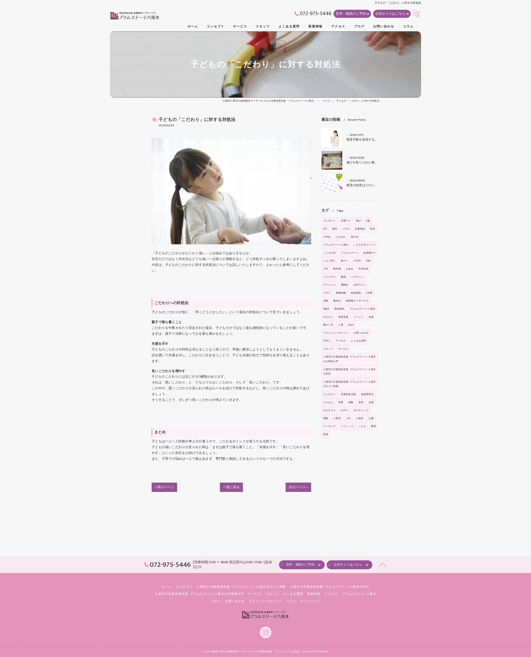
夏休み (337, 301)
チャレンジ (329, 285)
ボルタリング (361, 410)
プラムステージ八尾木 (335, 245)
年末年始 (363, 269)
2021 (351, 325)
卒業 (340, 402)
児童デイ (346, 221)
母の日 (354, 237)
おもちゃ (328, 317)
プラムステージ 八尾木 (362, 309)
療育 (373, 426)
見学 (360, 402)
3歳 (368, 221)
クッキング (329, 426)
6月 (325, 229)
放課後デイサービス (357, 301)
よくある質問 (358, 341)
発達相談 (356, 293)
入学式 (357, 261)
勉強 (343, 277)
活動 (325, 301)
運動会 (344, 285)
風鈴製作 (339, 309)
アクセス (341, 341)
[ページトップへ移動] (383, 565)
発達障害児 (367, 394)
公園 (370, 418)
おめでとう (359, 285)
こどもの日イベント (364, 245)
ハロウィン (357, 277)
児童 (370, 402)
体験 (350, 402)
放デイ (344, 261)
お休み (349, 269)
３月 (348, 418)
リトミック (347, 426)
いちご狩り (329, 261)
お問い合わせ (361, 333)
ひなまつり (329, 410)
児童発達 (360, 229)
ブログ (327, 293)
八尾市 (337, 418)
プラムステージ (349, 253)
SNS (368, 261)
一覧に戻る (231, 487)
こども (362, 426)
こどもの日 (329, 253)
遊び (358, 221)
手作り (327, 341)
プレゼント (329, 221)
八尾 (340, 325)
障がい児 (328, 325)
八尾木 (360, 418)
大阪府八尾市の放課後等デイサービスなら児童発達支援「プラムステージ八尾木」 (256, 651)
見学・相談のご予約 (351, 13)
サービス (343, 349)
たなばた (341, 237)
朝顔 (334, 229)
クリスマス (329, 277)
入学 (325, 269)
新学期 (337, 269)
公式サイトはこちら (390, 13)
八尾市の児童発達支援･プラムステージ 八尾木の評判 (349, 371)
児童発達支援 (348, 394)
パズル (346, 229)
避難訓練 (341, 293)
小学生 (327, 237)
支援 (371, 317)
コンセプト (329, 394)
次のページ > (298, 487)
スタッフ (328, 349)
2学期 (369, 293)
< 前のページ (164, 487)
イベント (358, 317)
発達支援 (343, 317)
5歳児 (326, 309)
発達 (325, 434)
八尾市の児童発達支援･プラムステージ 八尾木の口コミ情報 (349, 384)
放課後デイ (369, 253)
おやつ (344, 410)
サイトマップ (310, 601)
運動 (325, 418)
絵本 (372, 229)
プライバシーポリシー (335, 333)
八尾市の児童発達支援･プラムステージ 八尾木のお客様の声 (349, 359)
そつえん (328, 402)
